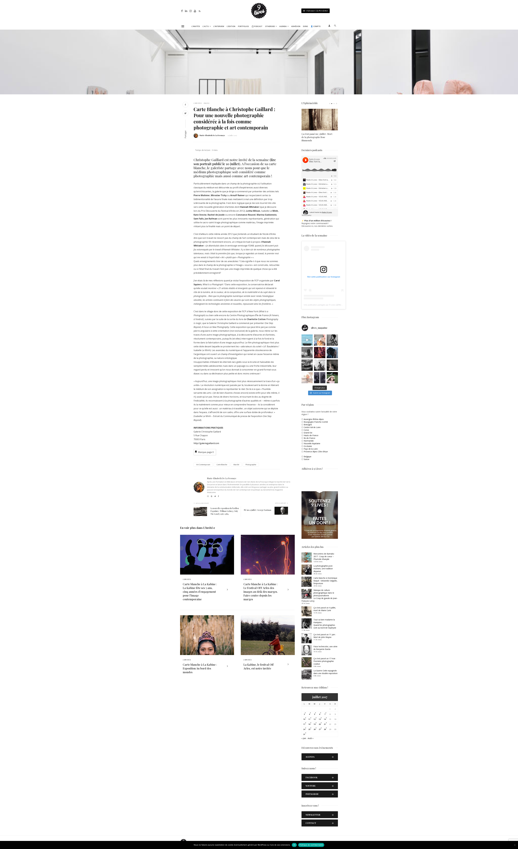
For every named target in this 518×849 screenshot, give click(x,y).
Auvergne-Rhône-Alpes (314, 419)
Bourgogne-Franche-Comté (316, 422)
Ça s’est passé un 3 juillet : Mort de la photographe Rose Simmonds (316, 137)
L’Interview (218, 26)
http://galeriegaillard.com (206, 443)
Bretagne (308, 424)
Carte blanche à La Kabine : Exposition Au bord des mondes (200, 668)
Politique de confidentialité (311, 845)
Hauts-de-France (311, 435)
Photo (206, 103)
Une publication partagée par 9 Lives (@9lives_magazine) (328, 305)
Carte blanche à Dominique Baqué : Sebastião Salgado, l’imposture (325, 581)
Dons (305, 26)
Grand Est (308, 432)
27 (320, 729)
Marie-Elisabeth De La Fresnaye (212, 135)
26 (315, 729)
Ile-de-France (309, 438)
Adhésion (295, 26)
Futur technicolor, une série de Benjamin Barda (325, 647)
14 (325, 719)
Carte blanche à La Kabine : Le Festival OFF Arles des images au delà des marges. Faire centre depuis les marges (260, 591)
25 (309, 729)
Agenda (283, 26)
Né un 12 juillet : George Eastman (257, 510)
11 (309, 719)
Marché (236, 464)
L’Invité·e (196, 26)
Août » (310, 738)
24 (304, 729)
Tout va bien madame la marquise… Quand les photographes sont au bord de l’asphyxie (324, 623)
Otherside (270, 26)
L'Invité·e (198, 103)
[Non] (514, 845)
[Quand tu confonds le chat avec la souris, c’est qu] (319, 340)
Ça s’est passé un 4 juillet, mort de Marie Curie (324, 609)
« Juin (303, 738)
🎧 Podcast (257, 26)
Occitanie (308, 446)
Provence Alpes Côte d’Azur (316, 451)
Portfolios (243, 26)
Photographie (251, 464)
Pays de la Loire (311, 449)
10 (304, 719)
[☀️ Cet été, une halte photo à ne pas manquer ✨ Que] (332, 340)
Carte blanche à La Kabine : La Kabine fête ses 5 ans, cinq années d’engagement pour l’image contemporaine (200, 591)
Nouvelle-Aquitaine (312, 443)
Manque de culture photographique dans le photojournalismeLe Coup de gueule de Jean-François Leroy (319, 595)
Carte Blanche (222, 464)
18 (309, 724)
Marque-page (206, 452)
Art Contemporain (203, 464)
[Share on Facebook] (185, 105)
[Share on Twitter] (185, 113)
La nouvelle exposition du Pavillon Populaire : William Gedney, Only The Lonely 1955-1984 (224, 511)
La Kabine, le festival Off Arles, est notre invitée (258, 666)
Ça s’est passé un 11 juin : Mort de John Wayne (324, 635)
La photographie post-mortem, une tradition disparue (323, 569)
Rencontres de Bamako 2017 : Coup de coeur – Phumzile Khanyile (323, 556)
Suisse (306, 459)
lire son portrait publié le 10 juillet (235, 161)
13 (320, 719)
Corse (306, 430)
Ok (294, 845)
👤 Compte (316, 26)
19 (315, 724)
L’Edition (231, 26)
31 (304, 734)
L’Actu (206, 26)
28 (325, 729)
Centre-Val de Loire (312, 427)
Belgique (307, 456)
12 (315, 719)
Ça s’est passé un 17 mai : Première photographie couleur (324, 661)
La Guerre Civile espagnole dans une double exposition (325, 672)
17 (304, 724)
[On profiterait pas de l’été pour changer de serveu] (307, 340)
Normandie (309, 440)
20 (320, 724)
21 (325, 724)
